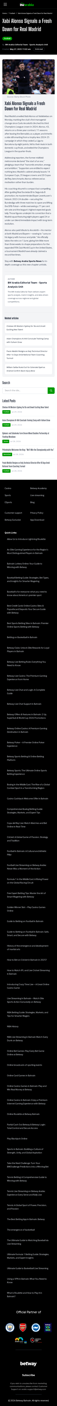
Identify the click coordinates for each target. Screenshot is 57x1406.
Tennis (6, 441)
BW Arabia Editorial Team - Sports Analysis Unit (26, 44)
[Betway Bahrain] (28, 4)
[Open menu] (5, 4)
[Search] (51, 390)
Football (12, 13)
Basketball (7, 454)
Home (4, 13)
